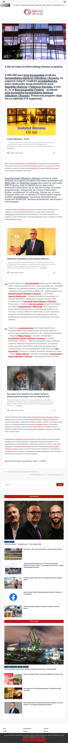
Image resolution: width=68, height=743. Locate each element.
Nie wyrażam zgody (38, 740)
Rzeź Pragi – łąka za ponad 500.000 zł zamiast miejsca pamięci (42, 549)
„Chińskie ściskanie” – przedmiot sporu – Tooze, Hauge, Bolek (22, 544)
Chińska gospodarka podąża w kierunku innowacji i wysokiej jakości (41, 607)
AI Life (5, 731)
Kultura (25, 731)
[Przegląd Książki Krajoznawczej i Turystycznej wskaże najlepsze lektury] (13, 582)
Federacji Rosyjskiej (49, 419)
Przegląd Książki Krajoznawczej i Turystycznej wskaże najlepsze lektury (42, 579)
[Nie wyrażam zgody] (66, 738)
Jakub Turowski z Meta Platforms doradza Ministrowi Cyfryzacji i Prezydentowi (42, 593)
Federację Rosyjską (40, 87)
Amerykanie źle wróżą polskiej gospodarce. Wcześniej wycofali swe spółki (42, 689)
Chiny (6, 541)
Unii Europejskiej (36, 304)
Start (4, 728)
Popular (26, 666)
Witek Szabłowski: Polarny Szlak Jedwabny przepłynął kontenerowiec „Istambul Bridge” (30, 669)
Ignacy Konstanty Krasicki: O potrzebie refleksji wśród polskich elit (43, 674)
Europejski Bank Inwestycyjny (24, 446)
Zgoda (26, 740)
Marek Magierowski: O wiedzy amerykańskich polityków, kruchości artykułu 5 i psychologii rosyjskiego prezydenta (43, 704)
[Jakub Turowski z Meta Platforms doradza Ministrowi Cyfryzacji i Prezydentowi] (13, 597)
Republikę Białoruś (16, 87)
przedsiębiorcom (10, 214)
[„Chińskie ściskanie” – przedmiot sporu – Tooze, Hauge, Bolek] (34, 520)
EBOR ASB (35, 168)
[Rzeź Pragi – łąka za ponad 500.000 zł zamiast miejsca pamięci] (13, 554)
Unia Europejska (14, 93)
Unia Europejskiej (34, 75)
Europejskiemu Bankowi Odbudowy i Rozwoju (32, 78)
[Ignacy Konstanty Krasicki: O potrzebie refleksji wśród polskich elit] (13, 679)
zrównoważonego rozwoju (13, 219)
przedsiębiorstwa (19, 163)
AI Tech (46, 728)
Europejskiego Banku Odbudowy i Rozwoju (26, 338)
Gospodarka (13, 666)
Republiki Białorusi (32, 163)
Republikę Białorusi (42, 424)
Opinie (11, 541)
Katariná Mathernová (17, 296)
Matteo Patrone (24, 336)
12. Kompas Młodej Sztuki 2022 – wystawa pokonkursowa (45, 474)
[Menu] (4, 2)
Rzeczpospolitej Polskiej (29, 90)
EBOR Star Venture (52, 168)
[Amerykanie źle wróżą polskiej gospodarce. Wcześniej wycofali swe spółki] (13, 693)
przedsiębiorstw (47, 81)
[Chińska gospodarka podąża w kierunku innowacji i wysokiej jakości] (13, 611)
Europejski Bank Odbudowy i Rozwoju (22, 178)
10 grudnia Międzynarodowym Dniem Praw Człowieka (21, 471)
